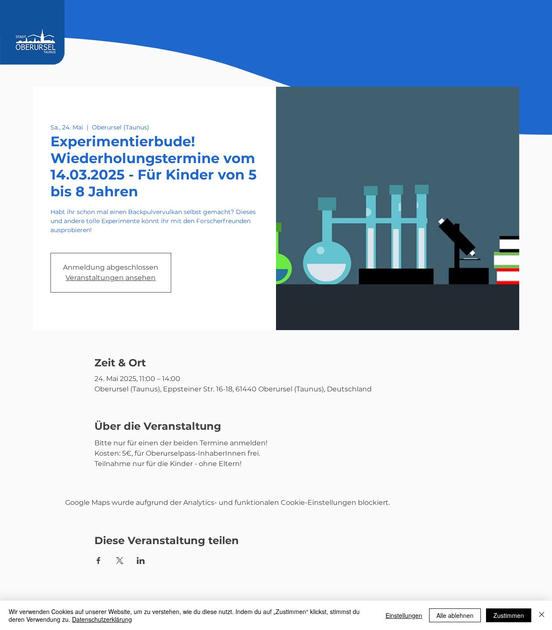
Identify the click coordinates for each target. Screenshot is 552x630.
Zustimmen (508, 615)
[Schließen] (541, 615)
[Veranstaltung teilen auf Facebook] (98, 560)
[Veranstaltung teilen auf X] (120, 560)
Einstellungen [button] (404, 615)
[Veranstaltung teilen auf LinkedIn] (141, 560)
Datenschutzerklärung (102, 619)
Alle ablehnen (455, 615)
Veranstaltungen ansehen (111, 278)
